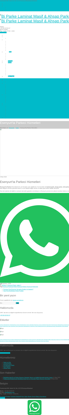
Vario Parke (56, 339)
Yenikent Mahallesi (44, 339)
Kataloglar (6, 5)
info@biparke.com (9, 392)
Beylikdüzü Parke (12, 55)
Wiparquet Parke (35, 341)
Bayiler (7, 62)
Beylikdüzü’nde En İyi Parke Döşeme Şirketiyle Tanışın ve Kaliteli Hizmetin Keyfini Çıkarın (28, 377)
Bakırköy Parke (11, 58)
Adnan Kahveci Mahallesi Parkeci (42, 324)
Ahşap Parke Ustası (17, 326)
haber (18, 285)
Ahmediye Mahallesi (57, 324)
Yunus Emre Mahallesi (62, 339)
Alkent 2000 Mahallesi (63, 326)
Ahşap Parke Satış (9, 326)
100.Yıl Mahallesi (10, 324)
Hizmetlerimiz (7, 39)
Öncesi (8, 61)
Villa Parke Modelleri (12, 9)
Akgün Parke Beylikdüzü (37, 326)
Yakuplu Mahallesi (21, 339)
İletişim (5, 10)
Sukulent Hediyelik (16, 396)
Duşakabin (3, 396)
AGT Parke (51, 324)
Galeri (5, 6)
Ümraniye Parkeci (28, 339)
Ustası (47, 341)
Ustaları (13, 341)
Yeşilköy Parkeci (51, 339)
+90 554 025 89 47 (5, 315)
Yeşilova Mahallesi (3, 339)
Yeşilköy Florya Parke (13, 64)
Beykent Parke (11, 70)
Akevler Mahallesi (24, 326)
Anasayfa (6, 35)
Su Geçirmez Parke (12, 46)
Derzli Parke (10, 43)
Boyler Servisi (32, 396)
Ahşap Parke (10, 47)
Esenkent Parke (11, 71)
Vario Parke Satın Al (42, 341)
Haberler (7, 52)
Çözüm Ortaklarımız (13, 38)
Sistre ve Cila (11, 44)
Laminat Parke (11, 41)
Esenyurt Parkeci (22, 286)
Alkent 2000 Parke (12, 67)
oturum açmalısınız (18, 300)
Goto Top (2, 398)
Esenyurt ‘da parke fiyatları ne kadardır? (18, 289)
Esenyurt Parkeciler (32, 286)
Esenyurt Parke (11, 56)
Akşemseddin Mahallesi (54, 326)
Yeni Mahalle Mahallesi (8, 341)
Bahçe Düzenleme (41, 396)
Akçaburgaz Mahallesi (46, 326)
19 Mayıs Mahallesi (3, 324)
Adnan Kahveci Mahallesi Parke (30, 324)
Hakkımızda (6, 3)
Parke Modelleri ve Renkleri (14, 7)
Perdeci (8, 396)
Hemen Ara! (3, 32)
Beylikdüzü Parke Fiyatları (13, 291)
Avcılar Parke (11, 59)
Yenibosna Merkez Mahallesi (12, 339)
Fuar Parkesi (10, 50)
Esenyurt (5, 286)
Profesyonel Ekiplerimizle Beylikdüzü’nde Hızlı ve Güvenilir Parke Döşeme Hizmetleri (26, 379)
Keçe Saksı (24, 396)
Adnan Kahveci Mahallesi (19, 324)
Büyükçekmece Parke (13, 53)
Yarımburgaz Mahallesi (36, 339)
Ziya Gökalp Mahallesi (28, 341)
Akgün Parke (29, 326)
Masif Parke (10, 49)
